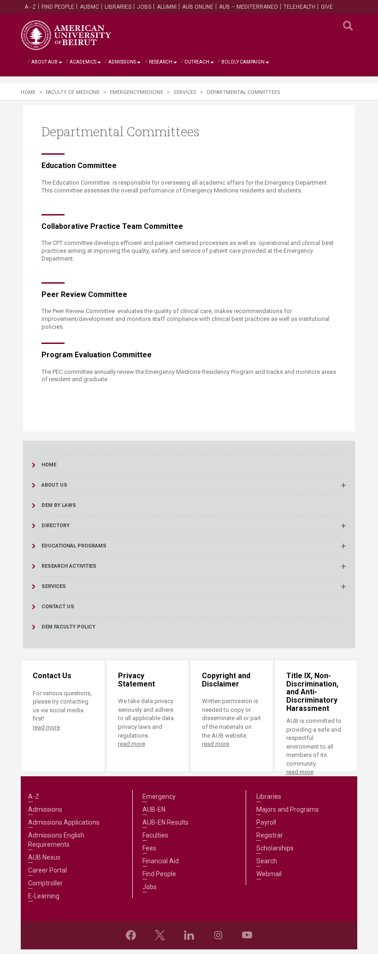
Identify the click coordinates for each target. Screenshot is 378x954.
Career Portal (47, 870)
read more (46, 727)
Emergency (159, 796)
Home (28, 92)
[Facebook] (131, 935)
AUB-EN (153, 809)
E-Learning (43, 896)
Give (327, 7)
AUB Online (197, 7)
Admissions (122, 61)
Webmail (269, 874)
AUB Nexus (44, 857)
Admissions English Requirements (56, 840)
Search (266, 861)
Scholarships (275, 848)
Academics (83, 61)
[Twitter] (160, 935)
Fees (149, 848)
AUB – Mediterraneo (248, 7)
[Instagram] (218, 935)
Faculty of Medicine (73, 92)
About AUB (44, 61)
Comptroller (45, 883)
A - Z (30, 7)
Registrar (269, 835)
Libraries (118, 7)
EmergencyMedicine (136, 92)
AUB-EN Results (165, 822)
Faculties (155, 835)
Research (160, 61)
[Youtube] (247, 935)
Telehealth (299, 7)
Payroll (266, 822)
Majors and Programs (287, 809)
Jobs (144, 7)
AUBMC (89, 7)
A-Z (33, 796)
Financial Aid (160, 861)
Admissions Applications (64, 822)
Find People (57, 7)
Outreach (196, 61)
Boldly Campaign (243, 61)
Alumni (167, 7)
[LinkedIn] (189, 935)
